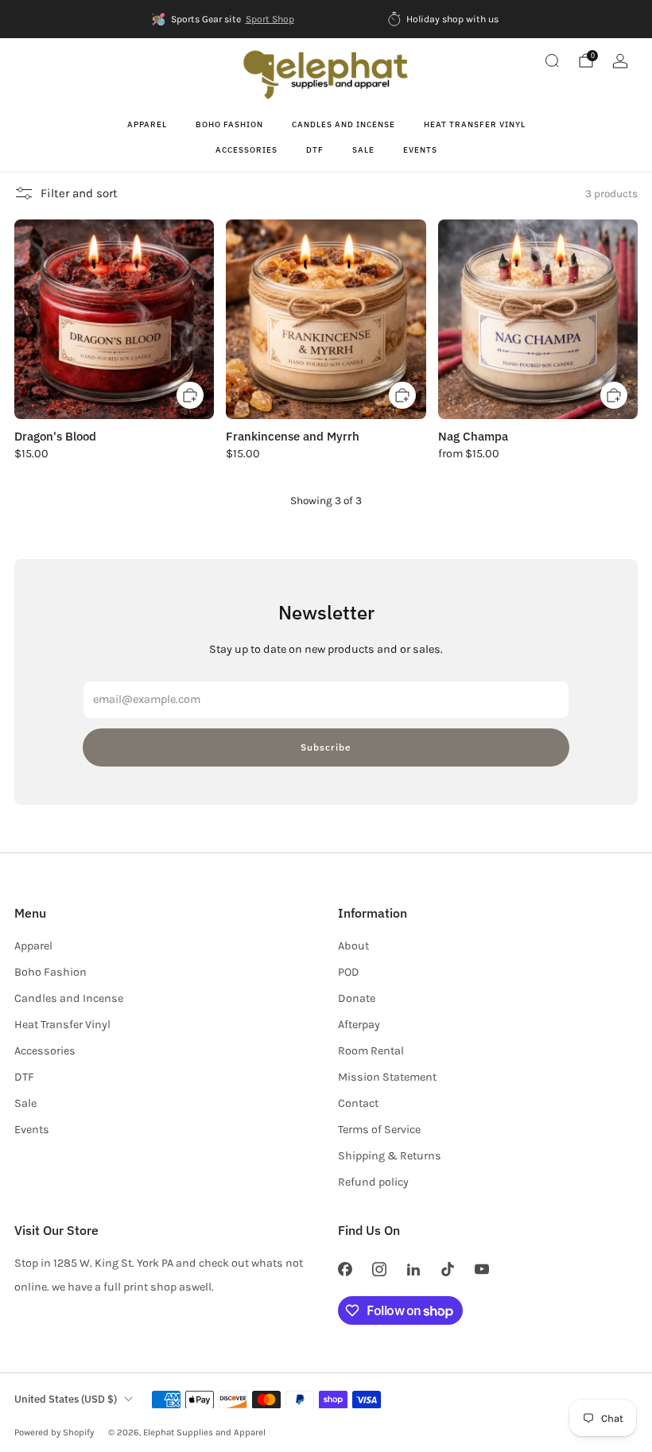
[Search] (552, 60)
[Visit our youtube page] (482, 1269)
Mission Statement (387, 1077)
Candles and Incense (343, 124)
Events (420, 150)
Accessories (246, 150)
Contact (358, 1103)
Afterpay (359, 1024)
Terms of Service (379, 1129)
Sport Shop (270, 19)
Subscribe (326, 747)
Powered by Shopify (54, 1432)
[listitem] (223, 19)
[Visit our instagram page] (379, 1269)
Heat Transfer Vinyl (475, 124)
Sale (363, 150)
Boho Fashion (229, 124)
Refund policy (373, 1182)
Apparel (147, 124)
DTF (315, 150)
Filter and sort (79, 193)
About (353, 946)
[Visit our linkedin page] (413, 1269)
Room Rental (371, 1051)
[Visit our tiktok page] (448, 1269)
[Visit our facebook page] (345, 1269)
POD (348, 972)
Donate (356, 998)
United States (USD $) (65, 1399)
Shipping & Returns (389, 1156)
